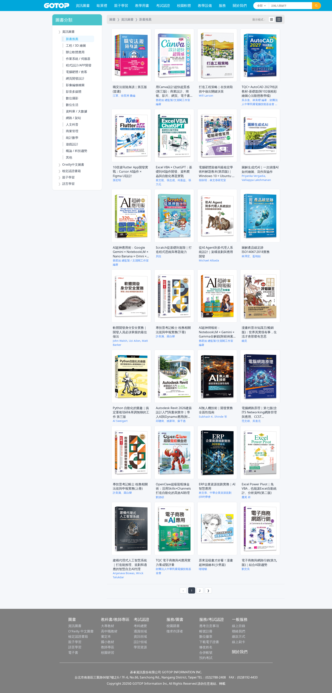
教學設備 (205, 5)
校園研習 (107, 652)
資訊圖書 (83, 5)
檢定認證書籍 (78, 636)
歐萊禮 (102, 5)
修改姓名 (205, 647)
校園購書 (173, 626)
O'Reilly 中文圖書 (81, 631)
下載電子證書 (209, 642)
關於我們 (240, 5)
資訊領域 (140, 636)
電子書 (73, 652)
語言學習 (74, 647)
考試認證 (163, 5)
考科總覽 (140, 626)
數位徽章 (205, 636)
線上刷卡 (238, 642)
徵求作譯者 (174, 631)
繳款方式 (238, 636)
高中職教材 (109, 631)
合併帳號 (205, 652)
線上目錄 (238, 626)
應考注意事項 (209, 626)
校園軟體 (184, 5)
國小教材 (107, 642)
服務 (222, 5)
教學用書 (142, 5)
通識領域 (140, 631)
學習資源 (140, 647)
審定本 (106, 636)
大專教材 (107, 626)
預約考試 (205, 657)
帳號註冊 (205, 631)
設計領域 (140, 642)
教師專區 (107, 647)
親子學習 (121, 5)
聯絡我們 (238, 631)
